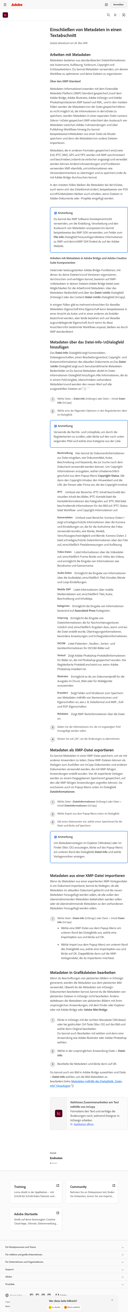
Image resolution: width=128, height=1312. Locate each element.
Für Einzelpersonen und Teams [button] (20, 1247)
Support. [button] (9, 1269)
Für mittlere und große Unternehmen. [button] (24, 1254)
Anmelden (118, 4)
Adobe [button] (8, 1276)
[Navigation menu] (5, 4)
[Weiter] (109, 1161)
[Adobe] (17, 4)
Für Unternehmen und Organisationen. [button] (24, 1262)
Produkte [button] (9, 1284)
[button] (106, 4)
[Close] (112, 1300)
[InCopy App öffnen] (123, 15)
